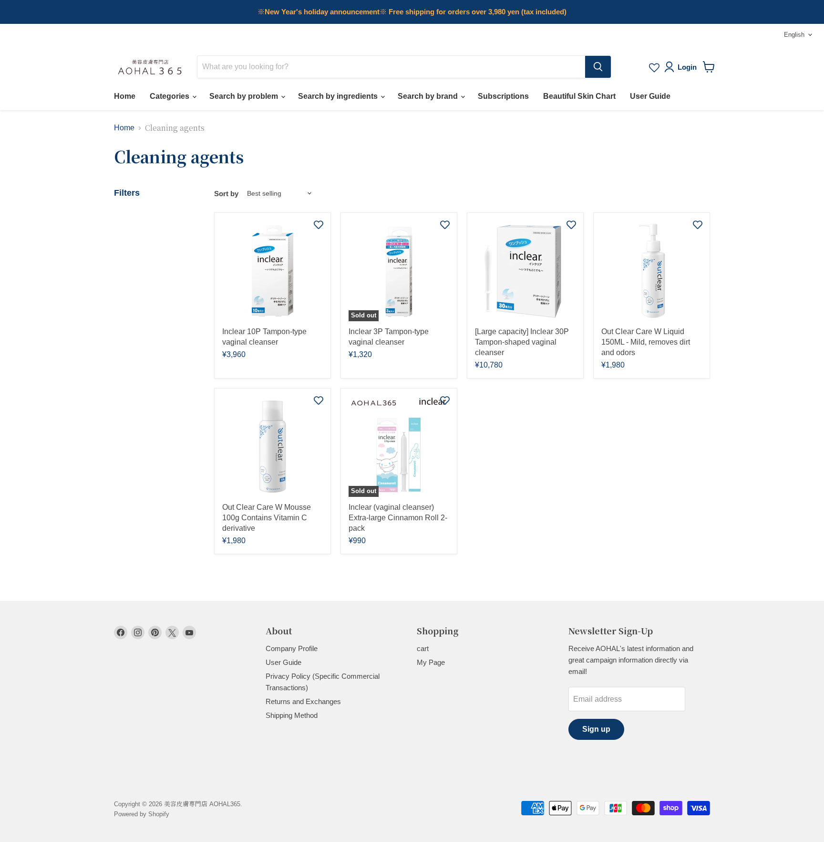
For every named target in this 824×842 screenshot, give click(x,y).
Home (124, 96)
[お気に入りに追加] (318, 224)
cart (423, 648)
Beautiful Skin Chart (579, 96)
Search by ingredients (339, 96)
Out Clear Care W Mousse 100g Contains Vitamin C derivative (266, 517)
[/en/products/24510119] (525, 271)
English (794, 34)
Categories (170, 96)
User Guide (650, 96)
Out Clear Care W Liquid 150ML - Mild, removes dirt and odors (645, 342)
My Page (431, 662)
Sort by (226, 193)
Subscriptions (503, 96)
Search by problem (244, 96)
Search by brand (429, 96)
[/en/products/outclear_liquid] (651, 271)
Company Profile (292, 648)
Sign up (596, 729)
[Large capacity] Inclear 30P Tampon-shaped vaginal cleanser (522, 342)
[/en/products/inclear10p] (272, 271)
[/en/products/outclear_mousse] (272, 446)
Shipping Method (292, 715)
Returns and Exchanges (303, 701)
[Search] (598, 67)
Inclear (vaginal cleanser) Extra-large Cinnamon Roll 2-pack (398, 517)
